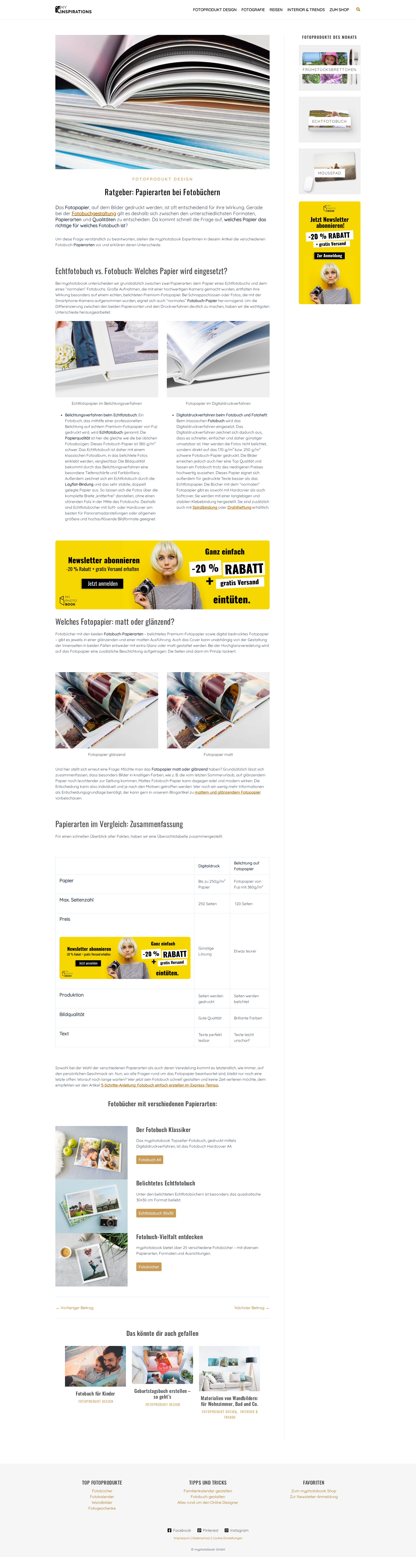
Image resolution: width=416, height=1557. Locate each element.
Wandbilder (102, 1502)
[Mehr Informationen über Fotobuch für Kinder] (95, 1365)
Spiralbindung (205, 507)
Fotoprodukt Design (215, 9)
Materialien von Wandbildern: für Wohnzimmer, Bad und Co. (229, 1400)
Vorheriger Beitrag (74, 1308)
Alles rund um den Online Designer (207, 1502)
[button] (358, 9)
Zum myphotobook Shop (313, 1490)
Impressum (182, 1538)
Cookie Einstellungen (227, 1538)
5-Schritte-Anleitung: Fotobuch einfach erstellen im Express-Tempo (159, 1085)
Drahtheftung (239, 507)
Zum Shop (339, 9)
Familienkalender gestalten (208, 1490)
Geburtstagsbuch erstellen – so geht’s (162, 1393)
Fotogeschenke (102, 1508)
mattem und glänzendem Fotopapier (228, 792)
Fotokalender (102, 1496)
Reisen (276, 9)
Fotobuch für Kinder (95, 1393)
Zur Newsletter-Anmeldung (314, 1496)
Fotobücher (102, 1490)
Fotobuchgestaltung (94, 213)
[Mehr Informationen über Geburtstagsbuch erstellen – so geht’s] (162, 1364)
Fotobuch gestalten (208, 1496)
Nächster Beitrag (251, 1308)
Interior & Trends (306, 9)
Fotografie (253, 9)
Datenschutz (201, 1538)
